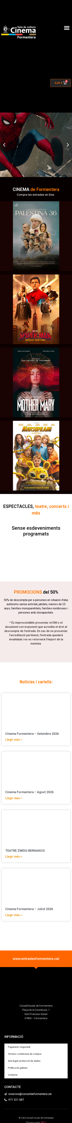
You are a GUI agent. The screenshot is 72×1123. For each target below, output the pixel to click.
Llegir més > (13, 739)
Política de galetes (17, 1068)
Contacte (12, 1075)
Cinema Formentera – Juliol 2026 (29, 909)
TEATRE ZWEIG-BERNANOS (25, 850)
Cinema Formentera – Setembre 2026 (32, 733)
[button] (66, 28)
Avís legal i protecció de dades (24, 1061)
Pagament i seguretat (19, 1047)
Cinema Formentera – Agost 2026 (29, 792)
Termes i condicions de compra (24, 1054)
